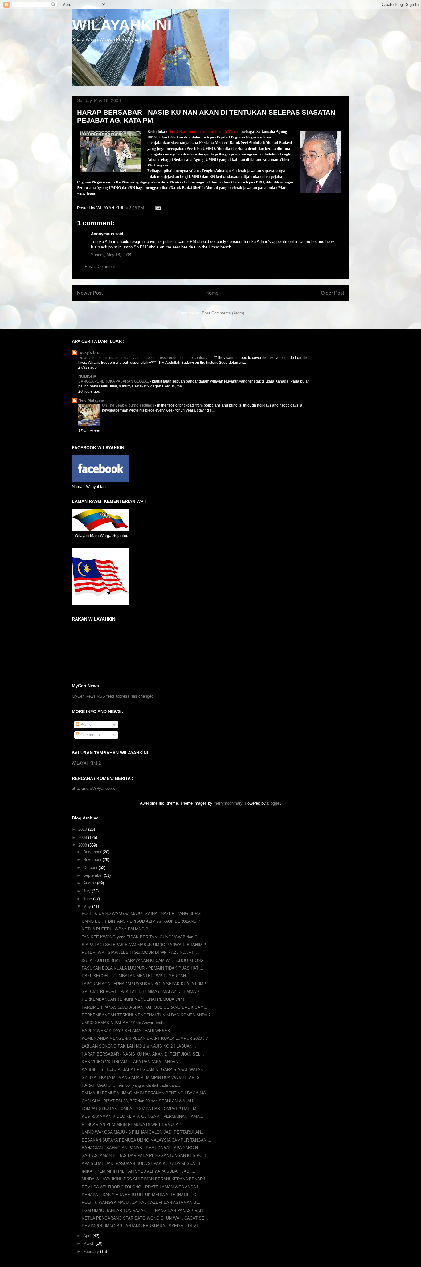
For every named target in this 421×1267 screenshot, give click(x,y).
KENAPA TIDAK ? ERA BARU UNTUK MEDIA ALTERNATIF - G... (141, 1194)
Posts (85, 724)
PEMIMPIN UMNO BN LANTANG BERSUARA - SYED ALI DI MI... (142, 1226)
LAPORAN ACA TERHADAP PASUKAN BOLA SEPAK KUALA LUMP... (145, 984)
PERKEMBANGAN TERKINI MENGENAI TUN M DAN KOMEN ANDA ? (146, 1015)
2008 (83, 845)
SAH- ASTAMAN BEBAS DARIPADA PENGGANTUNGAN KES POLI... (146, 1155)
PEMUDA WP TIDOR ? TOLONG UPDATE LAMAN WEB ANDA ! (140, 1187)
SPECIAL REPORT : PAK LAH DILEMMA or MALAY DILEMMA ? (140, 991)
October (91, 867)
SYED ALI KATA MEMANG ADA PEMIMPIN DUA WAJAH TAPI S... (142, 1077)
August (90, 883)
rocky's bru (89, 352)
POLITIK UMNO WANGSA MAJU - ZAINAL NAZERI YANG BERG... (143, 913)
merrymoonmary (228, 803)
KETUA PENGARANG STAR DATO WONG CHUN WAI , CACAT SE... (145, 1218)
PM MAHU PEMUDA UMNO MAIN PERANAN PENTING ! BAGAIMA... (146, 1093)
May (87, 906)
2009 (83, 837)
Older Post (332, 293)
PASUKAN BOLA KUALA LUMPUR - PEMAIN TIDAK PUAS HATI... (142, 968)
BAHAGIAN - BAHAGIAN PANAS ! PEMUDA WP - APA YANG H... (142, 1148)
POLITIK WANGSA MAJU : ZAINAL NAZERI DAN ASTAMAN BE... (142, 1202)
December (93, 852)
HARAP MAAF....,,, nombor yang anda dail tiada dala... (131, 1085)
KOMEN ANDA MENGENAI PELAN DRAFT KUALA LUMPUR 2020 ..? (145, 1038)
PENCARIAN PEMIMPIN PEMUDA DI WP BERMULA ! (131, 1124)
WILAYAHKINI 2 (86, 763)
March (89, 1243)
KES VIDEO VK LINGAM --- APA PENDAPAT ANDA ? (130, 1062)
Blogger (273, 803)
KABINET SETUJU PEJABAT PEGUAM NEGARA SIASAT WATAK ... (145, 1069)
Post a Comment (100, 266)
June (88, 898)
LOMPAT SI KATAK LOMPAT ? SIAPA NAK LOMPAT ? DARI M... (141, 1108)
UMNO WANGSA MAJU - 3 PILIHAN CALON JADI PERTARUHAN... (143, 1132)
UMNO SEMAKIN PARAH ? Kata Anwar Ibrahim (125, 1022)
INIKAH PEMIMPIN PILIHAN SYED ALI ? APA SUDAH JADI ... (138, 1171)
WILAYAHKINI (122, 25)
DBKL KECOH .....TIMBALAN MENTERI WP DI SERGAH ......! (139, 976)
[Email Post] (157, 208)
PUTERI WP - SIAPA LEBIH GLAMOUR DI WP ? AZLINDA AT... (139, 952)
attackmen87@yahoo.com (95, 788)
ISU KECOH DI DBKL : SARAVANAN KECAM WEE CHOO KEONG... (144, 960)
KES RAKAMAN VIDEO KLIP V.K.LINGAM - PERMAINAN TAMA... (142, 1116)
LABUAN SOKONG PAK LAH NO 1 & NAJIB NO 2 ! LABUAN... (139, 1046)
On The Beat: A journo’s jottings (128, 405)
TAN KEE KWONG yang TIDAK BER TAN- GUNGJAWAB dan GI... (142, 937)
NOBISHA (87, 376)
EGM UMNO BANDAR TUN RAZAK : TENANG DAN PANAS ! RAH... (144, 1210)
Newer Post (90, 293)
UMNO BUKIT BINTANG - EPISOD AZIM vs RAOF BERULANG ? (141, 921)
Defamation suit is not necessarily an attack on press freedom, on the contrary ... (145, 357)
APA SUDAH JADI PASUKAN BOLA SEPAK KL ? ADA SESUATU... (143, 1163)
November (93, 859)
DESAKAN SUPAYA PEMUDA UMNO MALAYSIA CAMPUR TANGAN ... (146, 1140)
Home (212, 293)
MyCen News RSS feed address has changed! (113, 696)
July (87, 891)
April (87, 1235)
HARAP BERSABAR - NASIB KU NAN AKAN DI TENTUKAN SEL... (143, 1054)
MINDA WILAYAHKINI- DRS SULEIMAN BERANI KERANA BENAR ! (143, 1179)
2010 (83, 829)
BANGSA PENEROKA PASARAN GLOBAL (114, 381)
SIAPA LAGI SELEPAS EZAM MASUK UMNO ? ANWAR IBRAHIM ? (144, 944)
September (93, 875)
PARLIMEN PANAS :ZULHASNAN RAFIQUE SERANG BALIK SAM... (144, 1007)
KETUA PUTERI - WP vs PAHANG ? (115, 929)
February (91, 1251)
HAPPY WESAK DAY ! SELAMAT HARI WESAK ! (127, 1030)
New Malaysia (91, 400)
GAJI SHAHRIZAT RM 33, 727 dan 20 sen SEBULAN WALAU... (139, 1101)
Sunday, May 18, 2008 (111, 254)
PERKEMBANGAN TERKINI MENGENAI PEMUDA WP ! (133, 999)
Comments (89, 734)
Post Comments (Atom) (223, 313)
